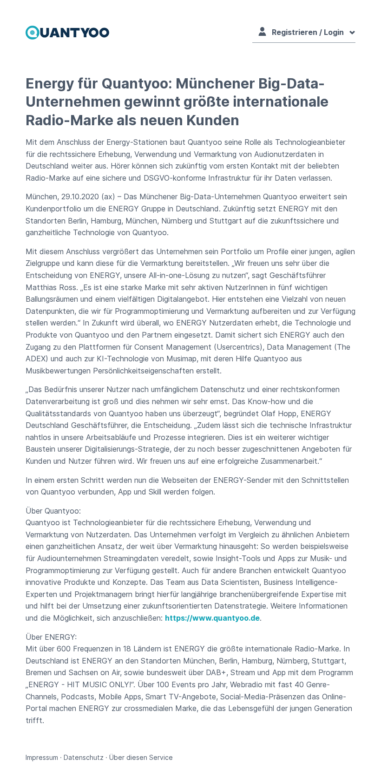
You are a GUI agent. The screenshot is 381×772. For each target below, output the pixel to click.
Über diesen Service (141, 757)
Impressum (42, 757)
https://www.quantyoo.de (212, 618)
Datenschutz (84, 757)
